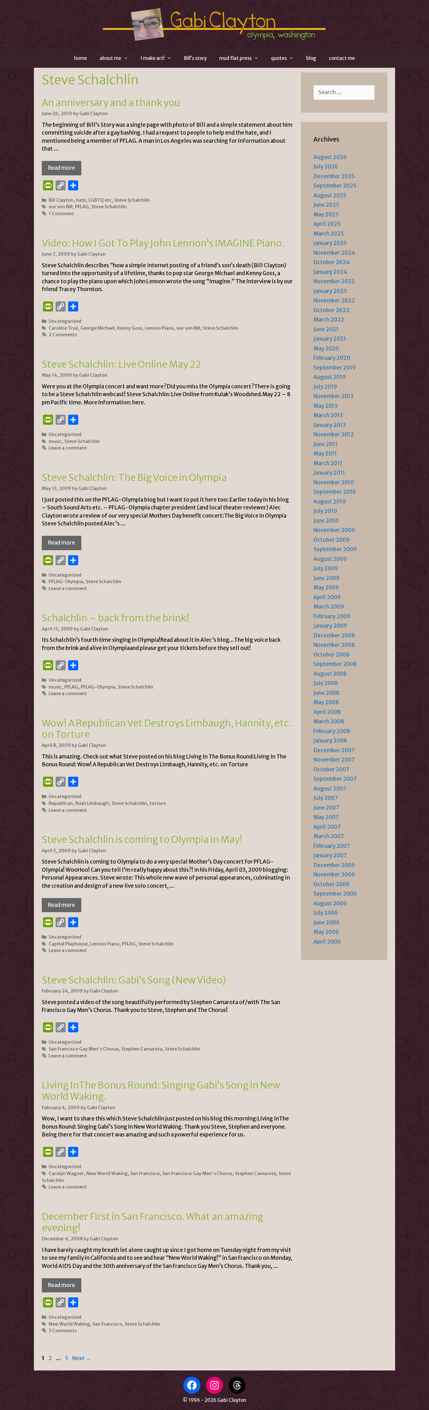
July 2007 (325, 798)
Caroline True (63, 328)
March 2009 (328, 606)
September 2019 (334, 367)
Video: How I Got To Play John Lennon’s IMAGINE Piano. (163, 243)
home (80, 58)
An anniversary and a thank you (111, 103)
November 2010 (333, 482)
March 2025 (328, 233)
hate (81, 200)
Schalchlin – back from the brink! (115, 618)
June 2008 (326, 692)
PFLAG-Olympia (66, 581)
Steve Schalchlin (132, 200)
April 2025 (326, 224)
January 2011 (329, 472)
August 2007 (329, 788)
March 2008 (328, 721)
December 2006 (334, 865)
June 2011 (325, 444)
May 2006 (326, 931)
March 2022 (328, 319)
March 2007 (328, 836)
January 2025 (330, 243)
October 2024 (331, 262)
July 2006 (325, 912)
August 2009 (330, 559)
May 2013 (325, 405)
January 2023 (330, 291)
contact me (342, 58)
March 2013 (328, 415)
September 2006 (335, 893)
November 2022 (334, 300)
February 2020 (331, 357)
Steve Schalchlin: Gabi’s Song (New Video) (134, 980)
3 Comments (63, 1330)
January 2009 (330, 625)
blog (311, 58)
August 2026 (330, 157)
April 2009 (327, 597)
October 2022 (331, 310)
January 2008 (330, 740)
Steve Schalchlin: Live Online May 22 (121, 364)
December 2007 (334, 750)
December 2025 (334, 176)
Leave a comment (68, 448)
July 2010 (325, 511)
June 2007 (326, 807)
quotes (279, 58)
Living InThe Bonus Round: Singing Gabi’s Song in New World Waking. (161, 1090)
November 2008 (334, 644)
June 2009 (326, 578)
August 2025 (329, 195)
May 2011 (325, 453)
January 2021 (329, 338)
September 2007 (334, 778)
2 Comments (63, 335)
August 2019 (329, 377)
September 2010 (334, 491)
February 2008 (331, 731)
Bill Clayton (61, 200)
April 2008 (327, 712)
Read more (61, 167)
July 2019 (325, 386)
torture (157, 803)
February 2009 (331, 616)
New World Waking (107, 1173)
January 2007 (330, 855)
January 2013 (329, 425)
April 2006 (327, 941)
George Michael (97, 328)
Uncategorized (65, 321)
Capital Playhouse (68, 944)
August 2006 (330, 903)
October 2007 (331, 769)
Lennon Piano (159, 328)
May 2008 (326, 702)
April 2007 (326, 826)
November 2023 (334, 281)
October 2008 (331, 654)
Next (81, 1358)
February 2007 (331, 846)
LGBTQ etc (100, 200)
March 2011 (327, 463)
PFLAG (82, 207)
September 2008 (335, 664)
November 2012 (333, 434)
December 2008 (334, 635)
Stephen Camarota (141, 1049)
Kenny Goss (129, 328)
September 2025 (334, 185)
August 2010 (329, 501)
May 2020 (326, 348)
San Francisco (145, 1173)
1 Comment (61, 213)
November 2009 (334, 530)
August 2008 (330, 673)
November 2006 (334, 874)
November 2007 (334, 759)
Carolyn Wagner (66, 1173)
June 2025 (326, 204)
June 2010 (326, 520)
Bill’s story (195, 58)
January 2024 (330, 272)
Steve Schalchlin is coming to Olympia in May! (142, 839)
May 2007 (326, 817)
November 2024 (334, 252)
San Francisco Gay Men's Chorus (84, 1049)
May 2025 (326, 214)
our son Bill (61, 207)
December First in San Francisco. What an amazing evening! (152, 1222)
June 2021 (326, 329)
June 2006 (326, 922)
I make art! (153, 58)
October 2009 (331, 539)
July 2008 (325, 683)
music (55, 441)
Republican (61, 803)
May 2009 (326, 587)
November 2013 (333, 396)
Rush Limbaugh (92, 803)
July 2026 (325, 166)
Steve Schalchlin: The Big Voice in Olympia (134, 477)
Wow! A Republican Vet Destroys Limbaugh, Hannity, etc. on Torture (166, 728)
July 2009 (325, 568)
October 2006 (331, 884)
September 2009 (335, 549)
